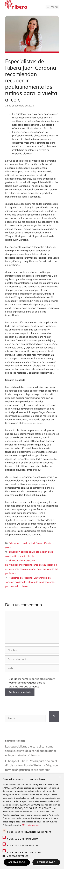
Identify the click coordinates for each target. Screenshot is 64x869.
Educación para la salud (22, 543)
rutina (15, 556)
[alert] (32, 821)
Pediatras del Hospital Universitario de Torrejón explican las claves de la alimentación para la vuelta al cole (30, 582)
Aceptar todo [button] (16, 862)
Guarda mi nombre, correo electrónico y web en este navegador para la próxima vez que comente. (32, 682)
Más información (30, 825)
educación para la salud (22, 551)
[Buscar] (54, 716)
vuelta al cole (27, 556)
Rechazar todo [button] (46, 862)
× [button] (60, 777)
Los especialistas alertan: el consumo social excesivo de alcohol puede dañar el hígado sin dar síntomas (30, 751)
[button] (32, 856)
